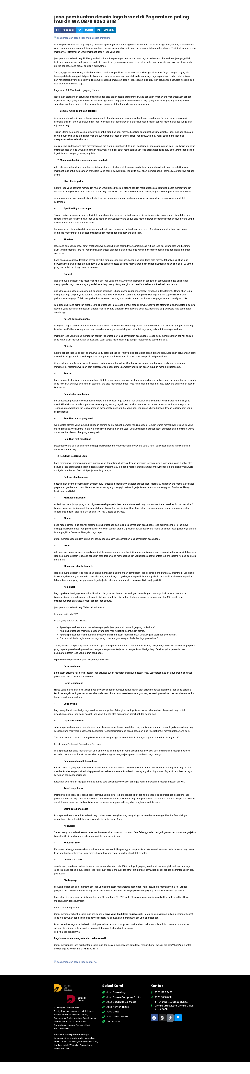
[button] (65, 30)
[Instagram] (162, 1017)
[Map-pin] (178, 1017)
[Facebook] (154, 1017)
